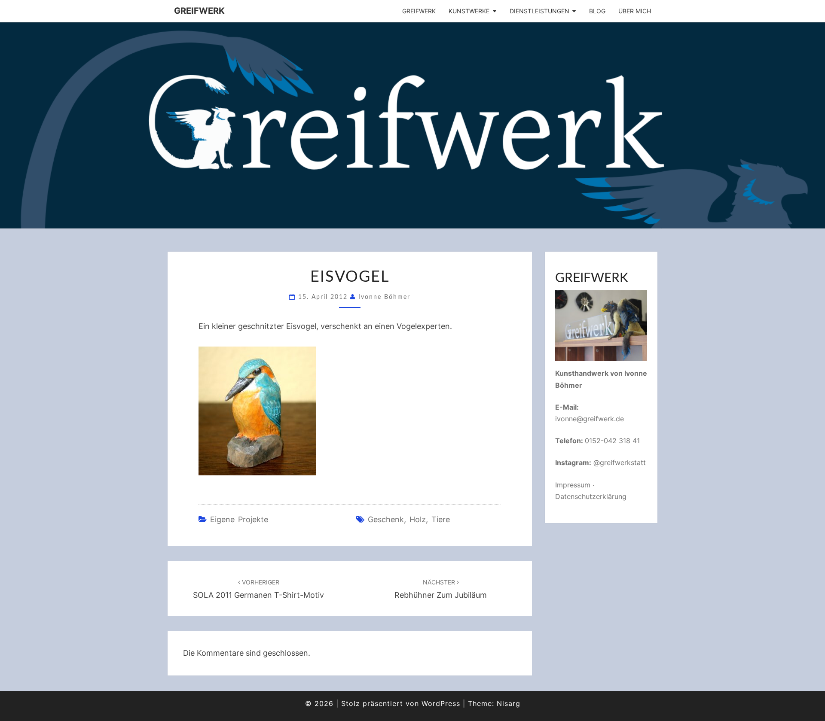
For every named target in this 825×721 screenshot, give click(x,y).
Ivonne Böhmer (384, 297)
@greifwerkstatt (619, 462)
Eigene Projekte (239, 519)
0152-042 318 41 (612, 440)
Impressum (572, 485)
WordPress (441, 703)
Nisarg (508, 703)
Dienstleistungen (539, 11)
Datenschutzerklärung (590, 496)
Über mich (634, 11)
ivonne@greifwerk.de (589, 418)
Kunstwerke (469, 11)
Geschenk (386, 519)
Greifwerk (199, 11)
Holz (417, 519)
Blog (597, 11)
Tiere (440, 519)
